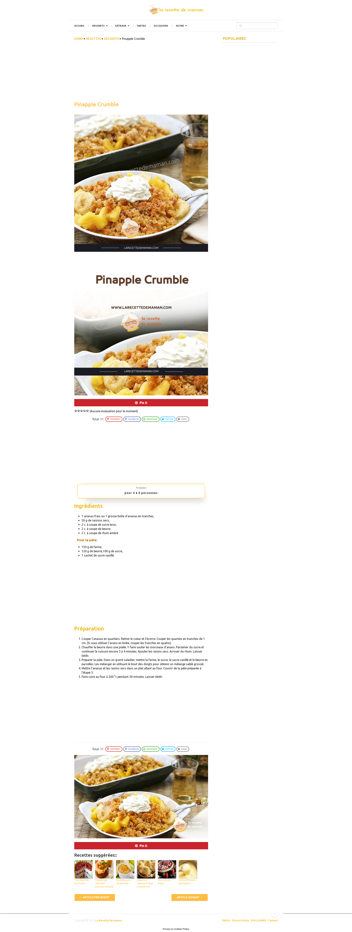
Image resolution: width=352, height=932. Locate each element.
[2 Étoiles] (78, 410)
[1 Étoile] (75, 410)
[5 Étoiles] (87, 410)
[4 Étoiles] (84, 410)
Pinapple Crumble (96, 104)
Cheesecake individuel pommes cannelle (104, 883)
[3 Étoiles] (81, 410)
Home (78, 38)
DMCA (226, 920)
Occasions (161, 25)
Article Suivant (188, 897)
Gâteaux (120, 25)
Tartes (141, 25)
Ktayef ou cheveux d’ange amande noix (145, 883)
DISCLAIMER (258, 920)
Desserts (98, 25)
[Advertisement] (141, 73)
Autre (180, 25)
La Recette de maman (108, 920)
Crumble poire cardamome (123, 882)
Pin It (143, 403)
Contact (273, 920)
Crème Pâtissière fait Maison (187, 882)
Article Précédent (96, 897)
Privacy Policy (240, 920)
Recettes (93, 38)
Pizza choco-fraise (164, 882)
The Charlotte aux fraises (81, 882)
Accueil (79, 25)
